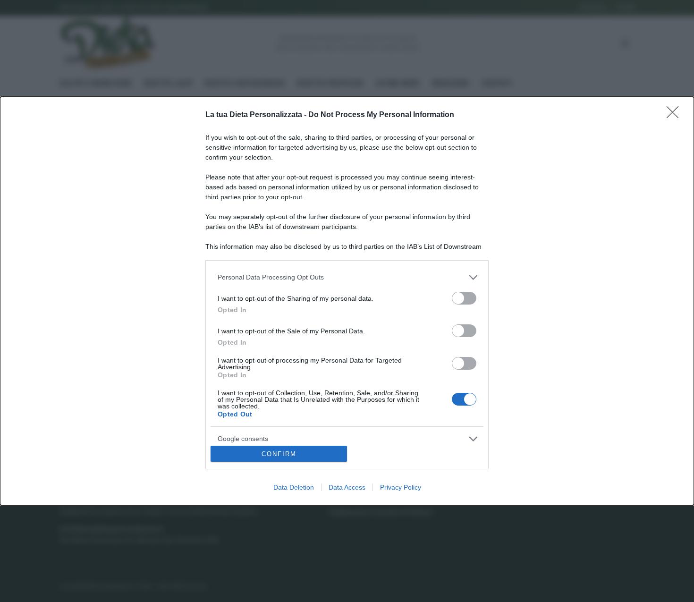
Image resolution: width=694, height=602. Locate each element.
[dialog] (347, 301)
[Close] (676, 115)
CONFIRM (279, 454)
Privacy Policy (400, 487)
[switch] (464, 298)
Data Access (347, 487)
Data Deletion (293, 487)
